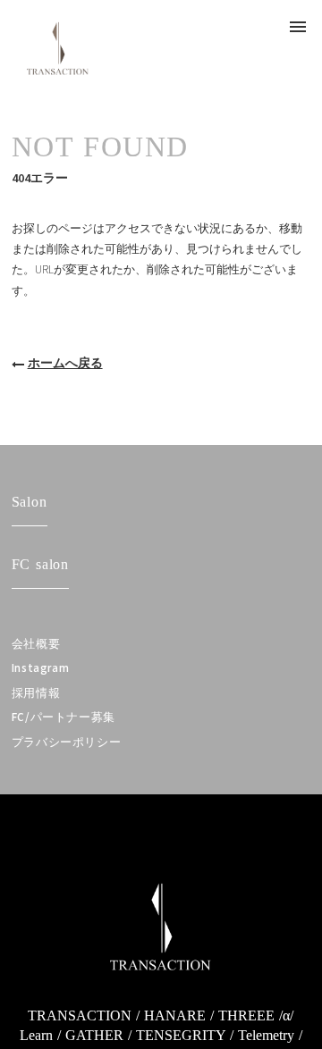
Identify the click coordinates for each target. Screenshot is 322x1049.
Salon (29, 502)
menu (298, 27)
